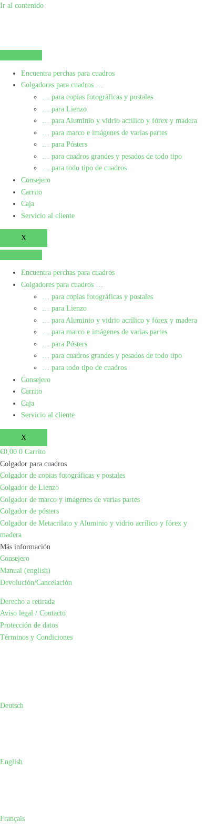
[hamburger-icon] (21, 55)
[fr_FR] (46, 656)
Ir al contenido (22, 5)
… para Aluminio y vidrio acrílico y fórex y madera (119, 121)
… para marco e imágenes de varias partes (104, 133)
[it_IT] (59, 656)
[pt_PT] (97, 656)
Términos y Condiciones (36, 637)
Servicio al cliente (48, 216)
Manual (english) (25, 570)
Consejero (35, 180)
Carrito (31, 192)
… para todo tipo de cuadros (84, 168)
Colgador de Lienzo (29, 487)
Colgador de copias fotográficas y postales (62, 475)
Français (12, 819)
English (11, 762)
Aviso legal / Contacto (33, 613)
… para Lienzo (64, 109)
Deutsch (12, 706)
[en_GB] (21, 656)
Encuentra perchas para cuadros (68, 73)
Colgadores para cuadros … (62, 85)
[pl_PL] (84, 656)
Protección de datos (29, 625)
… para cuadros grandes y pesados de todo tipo (112, 156)
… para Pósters (64, 144)
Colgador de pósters (29, 511)
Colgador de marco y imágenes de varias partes (70, 500)
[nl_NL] (71, 656)
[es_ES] (33, 656)
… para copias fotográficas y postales (97, 97)
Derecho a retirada (27, 601)
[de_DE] (8, 656)
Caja (27, 204)
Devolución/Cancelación (36, 583)
